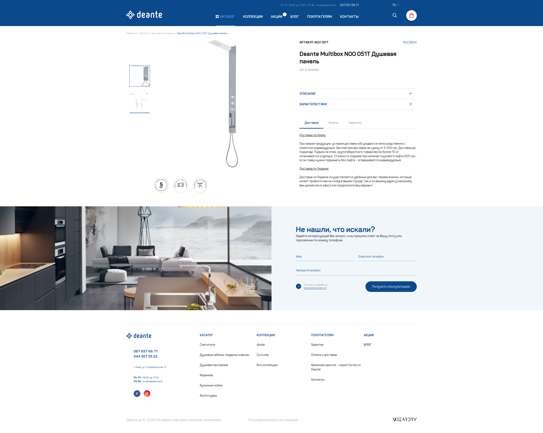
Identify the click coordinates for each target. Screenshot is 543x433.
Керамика (206, 375)
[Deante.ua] (144, 15)
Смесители (207, 345)
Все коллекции (267, 365)
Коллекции (253, 17)
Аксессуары (208, 395)
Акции (276, 16)
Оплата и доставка (324, 355)
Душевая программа (214, 365)
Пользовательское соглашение (273, 420)
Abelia (261, 345)
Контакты (349, 17)
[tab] (311, 124)
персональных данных (315, 288)
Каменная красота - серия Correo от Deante (336, 367)
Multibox (410, 42)
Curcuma (263, 355)
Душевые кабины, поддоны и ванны (224, 355)
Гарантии (317, 345)
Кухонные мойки (211, 385)
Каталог (206, 335)
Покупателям (319, 17)
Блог (294, 17)
